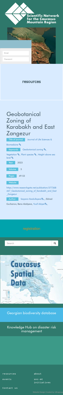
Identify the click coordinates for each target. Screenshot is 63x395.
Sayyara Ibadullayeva (31, 199)
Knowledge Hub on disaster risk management (31, 329)
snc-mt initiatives (42, 381)
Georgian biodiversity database (31, 313)
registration (31, 228)
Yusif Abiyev (39, 204)
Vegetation (11, 154)
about (38, 374)
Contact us (10, 388)
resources (31, 81)
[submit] (55, 243)
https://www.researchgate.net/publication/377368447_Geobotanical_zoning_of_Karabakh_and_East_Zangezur (31, 190)
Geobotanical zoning (33, 149)
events (6, 379)
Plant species (27, 154)
